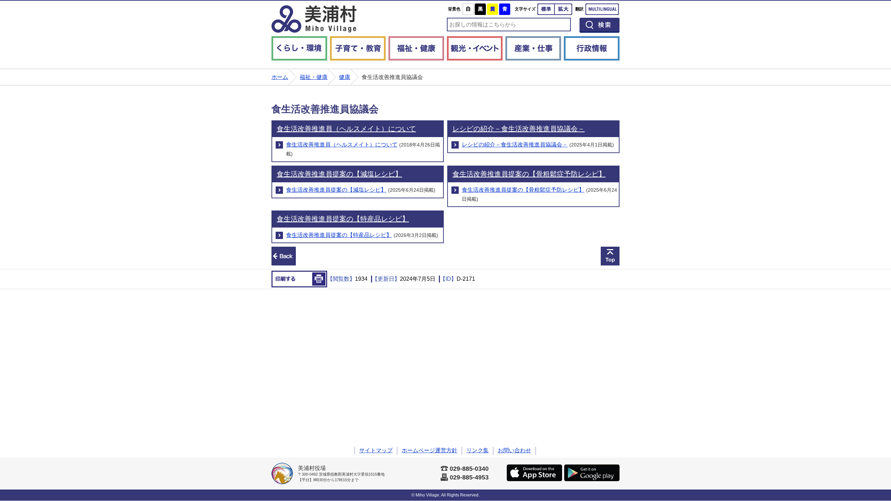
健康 (344, 77)
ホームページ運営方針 (429, 450)
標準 (546, 9)
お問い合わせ (514, 450)
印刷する (299, 279)
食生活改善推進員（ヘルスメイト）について (346, 129)
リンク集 (477, 450)
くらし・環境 (299, 48)
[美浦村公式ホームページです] (313, 19)
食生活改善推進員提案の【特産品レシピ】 (343, 219)
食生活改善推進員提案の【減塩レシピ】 (339, 174)
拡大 (563, 9)
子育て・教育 (358, 48)
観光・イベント (475, 48)
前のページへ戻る (283, 256)
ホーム (279, 77)
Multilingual (602, 9)
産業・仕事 (533, 48)
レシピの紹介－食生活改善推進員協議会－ (518, 129)
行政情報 (592, 48)
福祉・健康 (416, 48)
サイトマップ (376, 450)
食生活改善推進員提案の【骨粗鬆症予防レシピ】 (529, 174)
